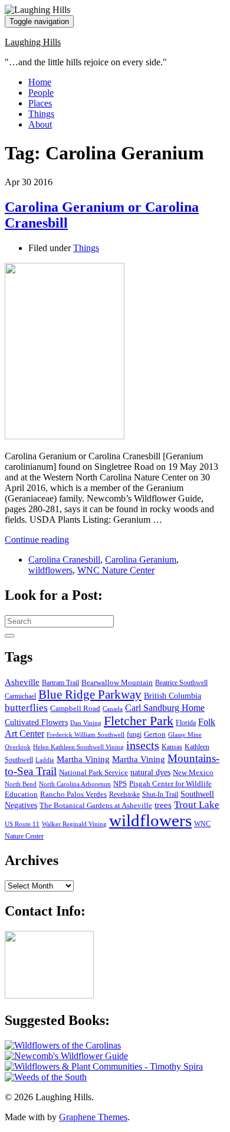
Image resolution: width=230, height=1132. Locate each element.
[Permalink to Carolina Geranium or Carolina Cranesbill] (64, 436)
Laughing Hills (33, 42)
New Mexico (193, 773)
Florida (186, 723)
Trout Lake (196, 804)
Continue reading (37, 540)
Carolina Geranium (140, 560)
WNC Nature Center (116, 570)
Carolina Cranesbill (64, 560)
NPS (120, 783)
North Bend (21, 784)
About (40, 124)
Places (40, 103)
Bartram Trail (60, 683)
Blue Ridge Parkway (90, 694)
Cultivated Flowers (36, 722)
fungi (134, 735)
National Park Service (93, 772)
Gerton (155, 734)
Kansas (172, 747)
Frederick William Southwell (85, 735)
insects (142, 745)
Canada (113, 709)
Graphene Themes (93, 1117)
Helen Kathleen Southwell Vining (78, 747)
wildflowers (50, 570)
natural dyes (150, 772)
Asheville (22, 682)
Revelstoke (124, 795)
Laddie (44, 760)
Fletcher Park (138, 721)
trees (163, 805)
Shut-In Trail (160, 795)
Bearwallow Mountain (117, 683)
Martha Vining (83, 759)
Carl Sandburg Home (165, 708)
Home (39, 82)
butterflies (26, 707)
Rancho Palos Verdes (73, 794)
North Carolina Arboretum (75, 784)
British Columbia (172, 695)
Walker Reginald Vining (74, 824)
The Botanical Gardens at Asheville (96, 806)
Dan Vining (85, 723)
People (41, 93)
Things (41, 114)
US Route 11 (22, 824)
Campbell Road (75, 708)
